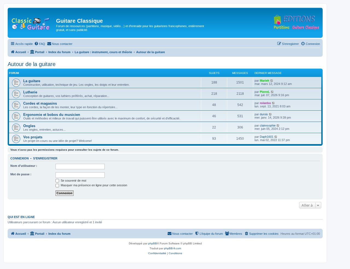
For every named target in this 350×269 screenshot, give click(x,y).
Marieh (264, 80)
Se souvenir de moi (73, 180)
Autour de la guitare (32, 64)
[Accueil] (32, 22)
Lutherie (30, 92)
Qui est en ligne (21, 217)
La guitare (31, 81)
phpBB (152, 243)
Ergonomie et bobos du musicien (51, 115)
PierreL (265, 91)
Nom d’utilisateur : (23, 165)
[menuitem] (39, 44)
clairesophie (268, 125)
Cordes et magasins (40, 103)
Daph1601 (266, 136)
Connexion (19, 158)
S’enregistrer (45, 158)
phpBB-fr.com (172, 248)
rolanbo (265, 103)
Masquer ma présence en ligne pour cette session (93, 185)
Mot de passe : (20, 174)
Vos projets (32, 137)
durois (264, 114)
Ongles (29, 126)
